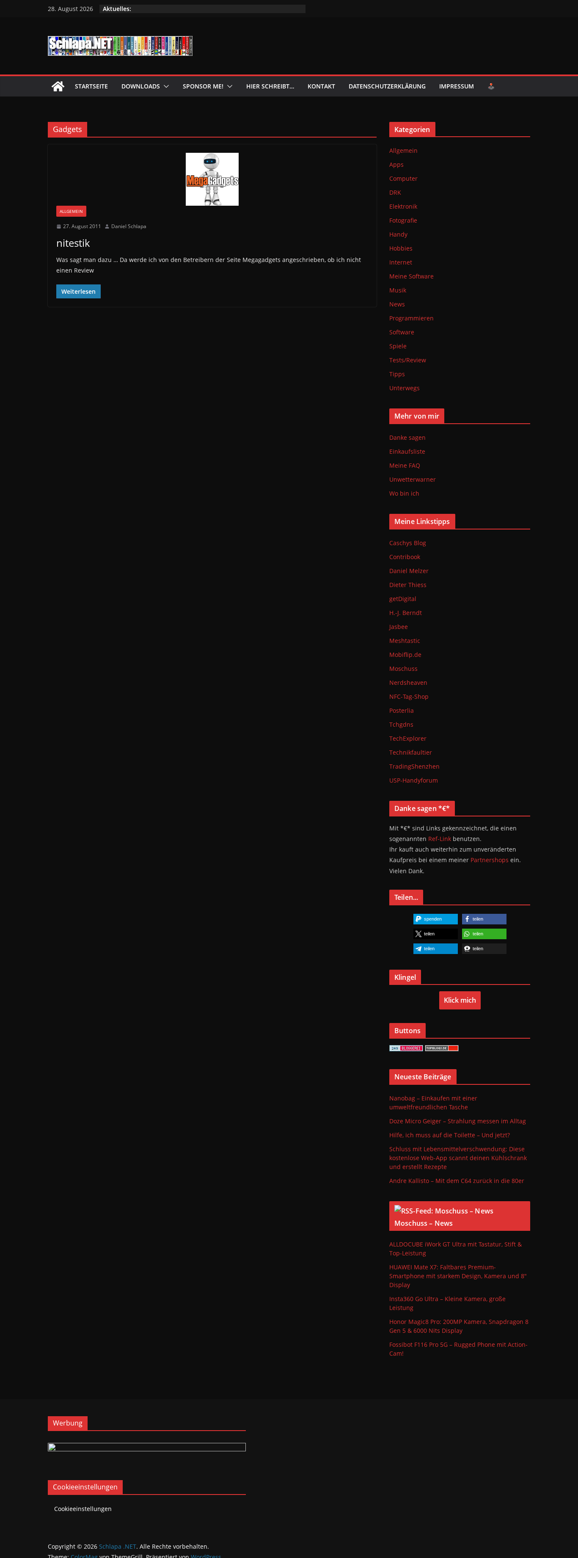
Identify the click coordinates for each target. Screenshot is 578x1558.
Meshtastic (404, 641)
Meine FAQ (404, 465)
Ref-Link (439, 839)
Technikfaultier (410, 752)
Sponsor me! (203, 86)
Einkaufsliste (407, 451)
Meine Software (411, 276)
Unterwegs (404, 388)
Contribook (404, 557)
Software (401, 332)
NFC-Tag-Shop (409, 696)
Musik (397, 290)
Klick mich (460, 1000)
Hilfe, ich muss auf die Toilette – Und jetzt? (449, 1135)
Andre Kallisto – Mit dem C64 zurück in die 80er (456, 1181)
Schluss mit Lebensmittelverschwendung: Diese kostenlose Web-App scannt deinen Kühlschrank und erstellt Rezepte (458, 1158)
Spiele (398, 346)
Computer (403, 178)
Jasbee (398, 627)
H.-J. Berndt (405, 613)
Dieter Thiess (408, 585)
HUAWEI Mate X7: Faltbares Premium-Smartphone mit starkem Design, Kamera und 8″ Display (458, 1276)
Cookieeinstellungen (83, 1509)
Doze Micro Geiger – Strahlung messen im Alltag (457, 1121)
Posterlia (401, 710)
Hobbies (401, 248)
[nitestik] (212, 179)
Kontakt (321, 86)
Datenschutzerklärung (387, 86)
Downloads (140, 86)
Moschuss (403, 669)
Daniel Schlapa (128, 226)
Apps (396, 164)
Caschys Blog (407, 543)
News (397, 304)
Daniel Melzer (409, 571)
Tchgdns (401, 724)
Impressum (456, 86)
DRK (395, 192)
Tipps (397, 374)
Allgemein (71, 211)
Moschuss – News (423, 1223)
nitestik (73, 243)
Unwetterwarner (412, 479)
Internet (400, 262)
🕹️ (491, 86)
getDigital (402, 599)
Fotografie (403, 220)
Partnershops (490, 860)
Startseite (91, 86)
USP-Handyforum (413, 780)
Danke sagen (407, 437)
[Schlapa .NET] (58, 86)
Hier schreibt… (270, 86)
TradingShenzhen (414, 766)
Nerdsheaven (408, 682)
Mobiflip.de (405, 655)
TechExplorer (408, 738)
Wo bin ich (404, 493)
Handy (398, 234)
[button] (164, 86)
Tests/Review (407, 360)
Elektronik (403, 206)
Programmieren (411, 318)
